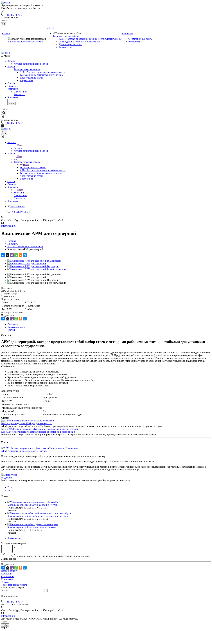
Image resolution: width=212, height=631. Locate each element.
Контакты (147, 38)
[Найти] (3, 24)
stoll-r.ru (11, 225)
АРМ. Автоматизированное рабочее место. (82, 38)
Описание (12, 324)
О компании (134, 38)
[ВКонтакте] (3, 255)
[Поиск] (4, 132)
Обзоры (117, 38)
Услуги (50, 28)
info (3, 225)
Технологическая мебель (66, 36)
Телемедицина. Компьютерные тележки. (80, 41)
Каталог (6, 33)
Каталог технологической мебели (25, 41)
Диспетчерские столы (70, 44)
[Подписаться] (45, 590)
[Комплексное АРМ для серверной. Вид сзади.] (33, 266)
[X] (7, 255)
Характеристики (16, 327)
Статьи (109, 38)
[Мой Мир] (25, 255)
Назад (20, 145)
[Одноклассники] (20, 255)
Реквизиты (134, 41)
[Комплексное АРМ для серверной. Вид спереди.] (34, 260)
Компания (127, 33)
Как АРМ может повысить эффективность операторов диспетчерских (38, 431)
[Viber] (12, 255)
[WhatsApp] (16, 255)
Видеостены (65, 47)
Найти (11, 103)
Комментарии (14, 538)
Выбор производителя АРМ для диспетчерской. (26, 423)
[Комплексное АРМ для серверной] (26, 263)
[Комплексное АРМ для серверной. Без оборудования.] (37, 269)
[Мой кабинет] (3, 12)
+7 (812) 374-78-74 (13, 14)
